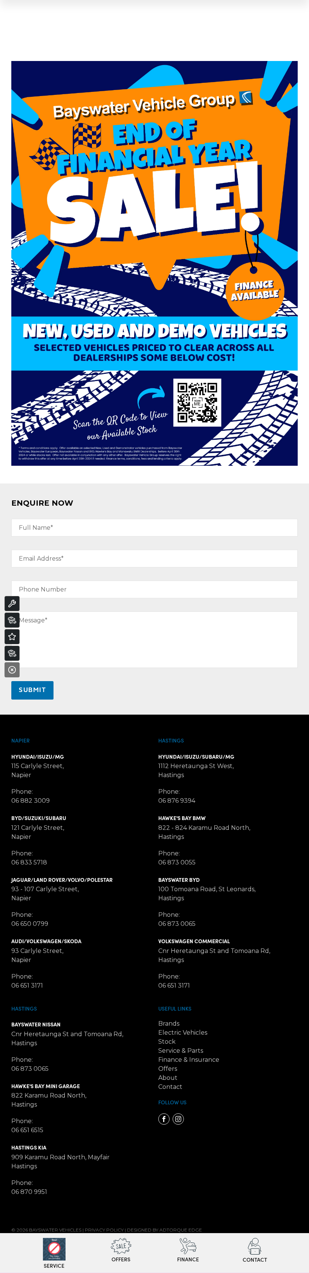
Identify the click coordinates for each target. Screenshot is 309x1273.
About (167, 1077)
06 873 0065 (177, 923)
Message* (33, 620)
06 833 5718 (29, 862)
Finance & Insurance (188, 1059)
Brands (168, 1023)
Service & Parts (180, 1050)
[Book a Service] (12, 603)
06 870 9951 (29, 1191)
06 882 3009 (30, 800)
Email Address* (41, 558)
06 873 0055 (177, 862)
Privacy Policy (104, 1230)
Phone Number (43, 589)
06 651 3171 (27, 985)
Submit (32, 690)
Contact (170, 1086)
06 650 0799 (29, 923)
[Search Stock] (12, 620)
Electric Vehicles (182, 1032)
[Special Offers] (12, 636)
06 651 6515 (27, 1130)
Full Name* (36, 527)
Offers (167, 1068)
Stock (167, 1041)
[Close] (12, 669)
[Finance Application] (12, 653)
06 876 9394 (176, 800)
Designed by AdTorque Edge (164, 1230)
